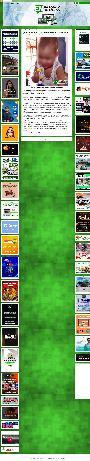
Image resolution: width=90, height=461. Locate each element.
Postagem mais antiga (66, 139)
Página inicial (47, 139)
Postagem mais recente (28, 139)
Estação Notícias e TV (28, 132)
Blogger (63, 458)
